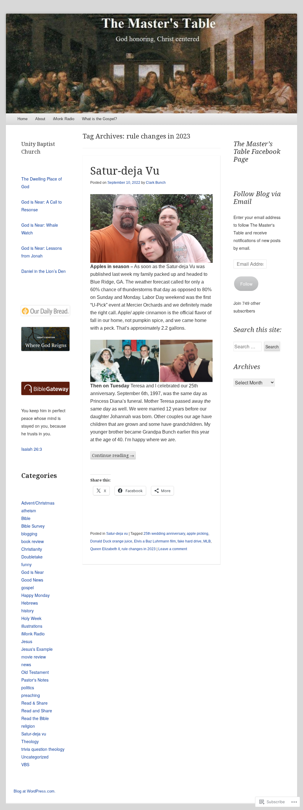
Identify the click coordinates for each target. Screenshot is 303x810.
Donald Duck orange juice (111, 541)
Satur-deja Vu (124, 171)
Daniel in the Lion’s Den (43, 271)
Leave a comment (172, 549)
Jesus (26, 641)
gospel (27, 587)
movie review (33, 657)
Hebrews (29, 603)
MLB (207, 541)
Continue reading (113, 455)
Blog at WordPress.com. (35, 791)
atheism (28, 510)
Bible (25, 518)
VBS (25, 764)
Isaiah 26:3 (31, 449)
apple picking (197, 534)
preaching (30, 695)
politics (27, 687)
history (27, 610)
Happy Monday (35, 595)
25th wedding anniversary (164, 534)
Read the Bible (35, 718)
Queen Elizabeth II (105, 549)
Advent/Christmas (37, 503)
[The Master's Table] (151, 63)
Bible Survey (33, 526)
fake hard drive (190, 541)
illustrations (31, 626)
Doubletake (32, 557)
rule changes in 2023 (139, 549)
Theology (30, 741)
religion (28, 726)
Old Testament (35, 672)
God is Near (32, 572)
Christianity (31, 549)
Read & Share (34, 703)
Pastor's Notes (35, 680)
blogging (29, 534)
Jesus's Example (37, 649)
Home (22, 119)
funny (26, 564)
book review (32, 541)
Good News (32, 580)
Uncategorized (35, 757)
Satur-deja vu (117, 534)
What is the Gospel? (99, 119)
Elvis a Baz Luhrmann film (155, 541)
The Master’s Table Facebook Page (257, 151)
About (40, 119)
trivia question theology (43, 749)
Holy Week (31, 618)
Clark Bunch (156, 183)
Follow (246, 284)
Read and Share (36, 711)
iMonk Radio (63, 119)
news (26, 664)
